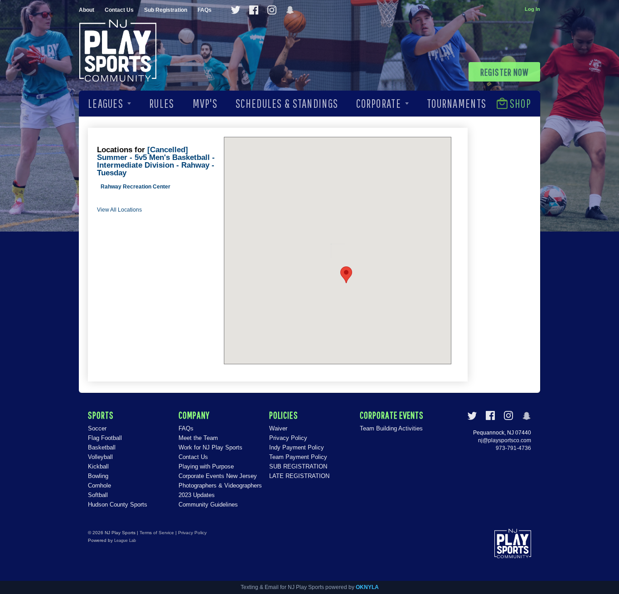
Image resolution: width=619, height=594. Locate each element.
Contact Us (119, 10)
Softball (98, 495)
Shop (520, 103)
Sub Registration (165, 10)
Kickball (98, 466)
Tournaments (456, 103)
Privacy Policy (288, 438)
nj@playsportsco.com (504, 440)
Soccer (97, 428)
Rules (161, 103)
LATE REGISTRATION (299, 476)
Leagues (105, 103)
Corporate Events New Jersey (218, 476)
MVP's (205, 103)
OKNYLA (367, 587)
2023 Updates (197, 495)
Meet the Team (198, 438)
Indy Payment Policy (296, 447)
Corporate (378, 103)
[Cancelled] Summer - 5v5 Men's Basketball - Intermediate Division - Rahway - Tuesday (156, 161)
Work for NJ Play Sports (210, 447)
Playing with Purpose (206, 466)
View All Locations (119, 210)
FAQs (205, 10)
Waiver (278, 428)
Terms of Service (157, 532)
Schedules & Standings (287, 103)
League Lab (125, 540)
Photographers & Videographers (220, 485)
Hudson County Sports (117, 504)
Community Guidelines (208, 504)
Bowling (98, 476)
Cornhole (99, 485)
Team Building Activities (391, 428)
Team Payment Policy (298, 457)
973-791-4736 (513, 448)
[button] (346, 274)
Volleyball (100, 457)
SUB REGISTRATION (298, 466)
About (86, 10)
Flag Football (105, 438)
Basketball (102, 447)
